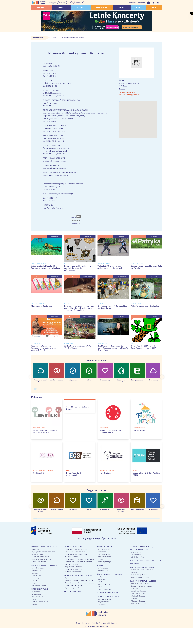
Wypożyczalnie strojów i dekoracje (43, 552)
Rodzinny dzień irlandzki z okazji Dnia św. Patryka (146, 267)
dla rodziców (101, 7)
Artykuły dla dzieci (39, 427)
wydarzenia (42, 7)
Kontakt (132, 3)
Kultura (67, 263)
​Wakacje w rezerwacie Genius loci (145, 306)
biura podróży (36, 570)
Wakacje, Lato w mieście (39, 263)
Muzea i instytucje (39, 589)
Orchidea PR (38, 473)
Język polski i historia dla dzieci (75, 552)
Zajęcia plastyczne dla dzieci (74, 588)
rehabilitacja (102, 552)
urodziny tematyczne (39, 562)
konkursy (62, 7)
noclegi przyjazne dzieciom (140, 577)
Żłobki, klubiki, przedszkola (109, 574)
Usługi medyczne (105, 547)
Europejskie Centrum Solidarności (75, 474)
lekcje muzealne (103, 602)
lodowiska (35, 573)
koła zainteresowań (71, 564)
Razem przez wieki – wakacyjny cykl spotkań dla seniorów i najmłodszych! (79, 268)
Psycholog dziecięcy (104, 562)
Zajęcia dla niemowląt (107, 593)
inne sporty (134, 598)
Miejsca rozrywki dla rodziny (43, 470)
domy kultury (36, 592)
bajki (138, 7)
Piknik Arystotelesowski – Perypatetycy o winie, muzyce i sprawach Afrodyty (44, 348)
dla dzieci (81, 7)
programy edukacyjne (105, 599)
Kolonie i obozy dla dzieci (139, 575)
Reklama (141, 3)
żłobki (100, 582)
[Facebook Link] (153, 2)
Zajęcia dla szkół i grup (108, 597)
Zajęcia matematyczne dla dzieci (76, 549)
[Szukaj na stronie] (65, 2)
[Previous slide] (31, 377)
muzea (68, 470)
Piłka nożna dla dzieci (138, 601)
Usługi (100, 565)
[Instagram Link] (148, 2)
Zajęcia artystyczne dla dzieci (78, 575)
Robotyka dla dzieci (71, 557)
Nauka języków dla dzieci (73, 572)
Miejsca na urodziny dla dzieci (41, 559)
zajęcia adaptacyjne (104, 589)
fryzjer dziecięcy (103, 568)
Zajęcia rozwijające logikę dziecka (76, 554)
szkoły (100, 577)
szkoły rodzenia (136, 554)
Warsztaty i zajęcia (104, 263)
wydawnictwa (36, 594)
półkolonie (134, 572)
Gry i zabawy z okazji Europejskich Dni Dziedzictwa (112, 307)
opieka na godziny (104, 584)
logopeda (101, 559)
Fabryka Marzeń (139, 430)
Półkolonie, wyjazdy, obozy (143, 567)
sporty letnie (135, 588)
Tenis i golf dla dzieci (138, 593)
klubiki (100, 587)
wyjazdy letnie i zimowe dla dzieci (142, 570)
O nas (78, 623)
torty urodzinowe (37, 554)
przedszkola (104, 427)
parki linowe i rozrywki (39, 585)
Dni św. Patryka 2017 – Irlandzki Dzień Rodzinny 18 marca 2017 (144, 347)
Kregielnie (35, 583)
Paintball (34, 580)
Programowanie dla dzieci (73, 567)
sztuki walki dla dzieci (138, 596)
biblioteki (35, 604)
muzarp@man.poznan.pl (127, 92)
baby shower (36, 549)
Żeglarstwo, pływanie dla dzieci (141, 586)
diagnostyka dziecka (104, 557)
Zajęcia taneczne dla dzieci (74, 585)
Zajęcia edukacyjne (73, 547)
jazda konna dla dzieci (138, 603)
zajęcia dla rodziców (137, 557)
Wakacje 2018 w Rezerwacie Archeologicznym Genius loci (110, 267)
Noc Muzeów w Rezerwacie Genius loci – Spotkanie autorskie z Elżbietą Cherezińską (113, 348)
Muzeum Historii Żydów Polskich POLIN (146, 474)
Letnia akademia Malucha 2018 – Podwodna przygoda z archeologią (45, 267)
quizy (154, 7)
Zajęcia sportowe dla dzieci (143, 581)
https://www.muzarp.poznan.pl (129, 95)
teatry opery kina (37, 597)
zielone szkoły (102, 604)
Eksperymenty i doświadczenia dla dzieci (78, 562)
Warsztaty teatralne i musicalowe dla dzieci (79, 580)
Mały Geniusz (105, 473)
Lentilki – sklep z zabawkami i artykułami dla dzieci (45, 431)
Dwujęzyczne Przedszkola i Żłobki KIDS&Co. (111, 431)
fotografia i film (103, 570)
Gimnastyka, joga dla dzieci (140, 583)
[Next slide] (162, 377)
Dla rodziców (35, 343)
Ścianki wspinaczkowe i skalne (42, 578)
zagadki (121, 7)
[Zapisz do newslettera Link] (158, 2)
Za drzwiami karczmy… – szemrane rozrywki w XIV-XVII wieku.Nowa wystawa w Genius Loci (79, 308)
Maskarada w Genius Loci (41, 306)
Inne (132, 343)
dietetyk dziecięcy (104, 549)
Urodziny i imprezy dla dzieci (44, 547)
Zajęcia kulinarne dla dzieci (74, 569)
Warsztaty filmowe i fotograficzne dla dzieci (79, 583)
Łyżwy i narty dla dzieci (138, 591)
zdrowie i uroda (136, 552)
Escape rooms (36, 575)
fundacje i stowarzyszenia (40, 602)
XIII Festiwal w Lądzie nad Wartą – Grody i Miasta (78, 347)
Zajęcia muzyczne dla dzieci (74, 578)
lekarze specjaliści (104, 554)
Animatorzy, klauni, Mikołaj (108, 470)
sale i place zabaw (38, 568)
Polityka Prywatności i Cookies (104, 623)
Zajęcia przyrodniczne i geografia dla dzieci (79, 559)
